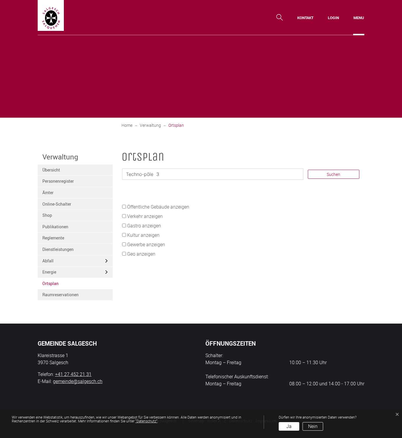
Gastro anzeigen (144, 225)
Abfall (48, 261)
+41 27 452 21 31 (73, 374)
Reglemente (53, 238)
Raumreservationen (60, 294)
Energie (49, 272)
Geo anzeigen (141, 254)
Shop (47, 215)
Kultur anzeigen (143, 235)
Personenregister (58, 181)
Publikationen (55, 226)
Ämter (48, 192)
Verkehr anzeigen (145, 216)
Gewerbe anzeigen (146, 244)
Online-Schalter (56, 204)
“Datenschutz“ (146, 421)
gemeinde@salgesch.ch (77, 381)
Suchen (333, 174)
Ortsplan (57, 285)
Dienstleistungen (58, 249)
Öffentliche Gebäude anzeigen (158, 207)
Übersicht (51, 170)
